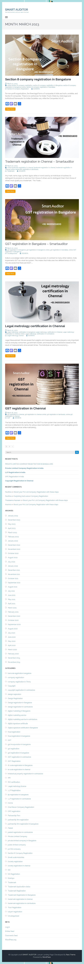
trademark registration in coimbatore (21, 903)
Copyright (11, 686)
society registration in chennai (19, 866)
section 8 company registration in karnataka (40, 87)
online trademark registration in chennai (20, 167)
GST (8, 418)
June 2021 (11, 595)
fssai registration (14, 732)
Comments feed (11, 935)
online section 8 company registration (19, 85)
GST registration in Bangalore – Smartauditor (36, 244)
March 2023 (12, 532)
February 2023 (13, 537)
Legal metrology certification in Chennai (49, 332)
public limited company (17, 845)
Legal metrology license (15, 335)
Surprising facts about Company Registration (31, 496)
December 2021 (14, 570)
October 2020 (13, 620)
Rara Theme (70, 955)
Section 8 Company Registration (18, 89)
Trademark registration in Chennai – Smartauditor (39, 161)
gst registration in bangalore (16, 250)
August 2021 (12, 587)
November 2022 (14, 549)
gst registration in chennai (15, 414)
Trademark (10, 171)
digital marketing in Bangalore (19, 711)
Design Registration (15, 698)
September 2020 (14, 624)
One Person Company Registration (21, 807)
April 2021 (11, 604)
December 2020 (14, 616)
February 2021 (13, 612)
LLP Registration (14, 790)
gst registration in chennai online (35, 414)
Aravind (8, 505)
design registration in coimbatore (20, 707)
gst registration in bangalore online (37, 250)
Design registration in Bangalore (20, 703)
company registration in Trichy (19, 682)
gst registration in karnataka (59, 250)
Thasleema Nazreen (12, 500)
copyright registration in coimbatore (21, 690)
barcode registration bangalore (19, 673)
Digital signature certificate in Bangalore (23, 728)
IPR (9, 778)
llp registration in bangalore (18, 795)
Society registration (15, 862)
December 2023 (14, 520)
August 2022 (13, 558)
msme (10, 803)
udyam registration (15, 912)
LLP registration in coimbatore (19, 799)
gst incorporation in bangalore (19, 744)
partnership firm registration (18, 820)
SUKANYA (36, 89)
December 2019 (14, 658)
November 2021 (14, 574)
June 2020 (12, 637)
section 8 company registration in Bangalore (47, 85)
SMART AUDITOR (16, 9)
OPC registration (14, 811)
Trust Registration (14, 908)
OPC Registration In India (14, 477)
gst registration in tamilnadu (56, 414)
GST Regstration (14, 761)
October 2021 (13, 578)
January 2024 (13, 516)
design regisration (14, 694)
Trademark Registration (17, 891)
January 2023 (13, 541)
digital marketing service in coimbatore (22, 719)
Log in (7, 927)
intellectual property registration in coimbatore (25, 774)
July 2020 (11, 633)
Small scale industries (16, 857)
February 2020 (13, 654)
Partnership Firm (14, 816)
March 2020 (12, 650)
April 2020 (12, 645)
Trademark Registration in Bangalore (21, 895)
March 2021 (12, 608)
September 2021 (14, 583)
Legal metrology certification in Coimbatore (39, 334)
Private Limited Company (17, 836)
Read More (10, 109)
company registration (16, 678)
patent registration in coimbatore (20, 832)
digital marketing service (17, 715)
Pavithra (8, 492)
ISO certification (14, 782)
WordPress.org (10, 940)
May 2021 (11, 599)
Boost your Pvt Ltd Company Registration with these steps (36, 492)
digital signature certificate (18, 724)
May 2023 (11, 524)
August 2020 (13, 629)
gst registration (13, 749)
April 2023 (11, 528)
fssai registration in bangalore (19, 736)
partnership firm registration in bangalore (23, 824)
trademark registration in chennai (44, 167)
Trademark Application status (19, 887)
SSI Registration (14, 874)
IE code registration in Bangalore (20, 765)
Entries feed (9, 931)
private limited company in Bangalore (22, 841)
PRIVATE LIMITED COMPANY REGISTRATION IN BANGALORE (29, 464)
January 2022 (13, 566)
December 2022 (14, 545)
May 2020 (11, 641)
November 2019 (14, 662)
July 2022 (11, 562)
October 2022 (13, 553)
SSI (9, 870)
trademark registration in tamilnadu (26, 169)
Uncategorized (12, 253)
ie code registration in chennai (19, 770)
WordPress (46, 957)
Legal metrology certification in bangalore (21, 332)
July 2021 (11, 591)
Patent (10, 828)
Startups (11, 878)
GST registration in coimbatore (19, 757)
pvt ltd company (14, 849)
